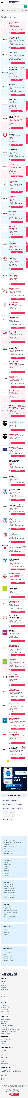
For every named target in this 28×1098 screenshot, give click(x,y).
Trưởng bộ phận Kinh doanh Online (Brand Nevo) (14, 38)
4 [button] (16, 761)
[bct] (14, 1094)
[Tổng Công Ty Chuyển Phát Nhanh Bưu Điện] (5, 167)
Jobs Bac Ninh (6, 875)
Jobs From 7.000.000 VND (9, 888)
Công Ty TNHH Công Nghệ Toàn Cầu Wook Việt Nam (17, 735)
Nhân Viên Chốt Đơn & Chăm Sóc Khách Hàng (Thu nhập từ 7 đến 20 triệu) (14, 719)
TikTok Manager (13, 421)
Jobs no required (7, 951)
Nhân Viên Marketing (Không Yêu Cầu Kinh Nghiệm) (13, 133)
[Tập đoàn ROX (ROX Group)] (5, 70)
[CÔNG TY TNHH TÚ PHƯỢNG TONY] (5, 364)
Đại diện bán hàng (7, 804)
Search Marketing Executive (13, 377)
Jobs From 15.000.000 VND (9, 892)
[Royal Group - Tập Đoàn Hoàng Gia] (5, 647)
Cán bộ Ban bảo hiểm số (14, 704)
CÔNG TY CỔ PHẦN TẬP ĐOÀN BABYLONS (15, 136)
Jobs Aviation (6, 848)
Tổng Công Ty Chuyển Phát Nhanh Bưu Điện (15, 167)
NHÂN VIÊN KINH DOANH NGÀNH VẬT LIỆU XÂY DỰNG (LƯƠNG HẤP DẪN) (14, 645)
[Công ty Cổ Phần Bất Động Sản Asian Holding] (5, 349)
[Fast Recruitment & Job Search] (14, 2)
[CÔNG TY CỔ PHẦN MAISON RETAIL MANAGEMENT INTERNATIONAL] (5, 408)
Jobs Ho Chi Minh (7, 864)
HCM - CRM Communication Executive (13, 406)
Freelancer (3, 1050)
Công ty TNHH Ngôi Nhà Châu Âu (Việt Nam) (16, 305)
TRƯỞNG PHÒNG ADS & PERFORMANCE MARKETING (13, 182)
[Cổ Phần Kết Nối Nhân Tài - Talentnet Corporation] (5, 691)
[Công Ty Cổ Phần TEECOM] (5, 491)
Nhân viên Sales (12, 631)
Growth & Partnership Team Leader (14, 504)
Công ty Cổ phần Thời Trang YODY (16, 40)
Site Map (3, 995)
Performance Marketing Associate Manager (14, 690)
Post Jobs (3, 1005)
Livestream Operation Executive (14, 318)
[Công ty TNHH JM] (5, 276)
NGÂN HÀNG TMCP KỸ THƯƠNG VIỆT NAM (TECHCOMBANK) (17, 393)
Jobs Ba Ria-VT (6, 868)
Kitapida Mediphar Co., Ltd (15, 534)
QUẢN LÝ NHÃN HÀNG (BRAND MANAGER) (14, 461)
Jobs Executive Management (9, 918)
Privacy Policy (4, 1021)
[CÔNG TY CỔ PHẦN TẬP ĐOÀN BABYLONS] (5, 135)
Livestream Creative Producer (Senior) (14, 602)
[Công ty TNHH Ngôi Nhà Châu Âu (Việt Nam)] (5, 305)
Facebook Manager (13, 434)
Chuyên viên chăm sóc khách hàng (13, 587)
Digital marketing (5, 1054)
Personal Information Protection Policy (10, 1029)
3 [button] (13, 761)
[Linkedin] (3, 1079)
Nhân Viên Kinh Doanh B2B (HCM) (13, 212)
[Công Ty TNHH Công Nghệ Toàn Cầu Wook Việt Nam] (5, 735)
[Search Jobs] (25, 6)
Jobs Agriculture (6, 844)
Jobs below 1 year (7, 954)
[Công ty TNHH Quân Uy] (5, 632)
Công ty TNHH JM (13, 276)
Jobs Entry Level (7, 908)
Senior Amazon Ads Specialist (14, 559)
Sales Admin (6, 808)
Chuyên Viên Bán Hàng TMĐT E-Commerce (13, 303)
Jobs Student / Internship (9, 906)
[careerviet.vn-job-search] (6, 1071)
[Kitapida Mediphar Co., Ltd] (5, 535)
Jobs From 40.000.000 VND (9, 897)
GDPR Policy (4, 1023)
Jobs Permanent (6, 929)
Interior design (4, 1052)
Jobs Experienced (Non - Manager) (11, 910)
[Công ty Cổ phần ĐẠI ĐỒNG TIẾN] (5, 259)
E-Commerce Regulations (7, 1025)
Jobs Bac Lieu (6, 873)
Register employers (5, 1013)
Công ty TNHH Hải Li (13, 478)
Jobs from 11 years (7, 962)
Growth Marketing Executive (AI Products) (11, 116)
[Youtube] (6, 1079)
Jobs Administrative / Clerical (9, 840)
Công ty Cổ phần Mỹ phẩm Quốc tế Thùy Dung (16, 662)
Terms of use (4, 1027)
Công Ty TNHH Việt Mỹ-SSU (15, 291)
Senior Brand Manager (14, 546)
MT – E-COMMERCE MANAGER (12, 257)
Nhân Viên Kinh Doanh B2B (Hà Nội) (13, 227)
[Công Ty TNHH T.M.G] (5, 151)
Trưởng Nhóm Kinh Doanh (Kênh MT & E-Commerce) (14, 616)
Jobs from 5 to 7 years (8, 958)
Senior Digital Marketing (12, 475)
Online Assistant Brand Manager (13, 85)
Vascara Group (12, 320)
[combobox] (12, 6)
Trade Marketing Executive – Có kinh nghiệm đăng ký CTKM (14, 150)
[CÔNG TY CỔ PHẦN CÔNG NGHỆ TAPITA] (5, 378)
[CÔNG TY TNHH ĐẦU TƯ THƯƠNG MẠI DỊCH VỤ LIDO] (5, 720)
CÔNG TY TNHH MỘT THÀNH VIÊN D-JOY (17, 334)
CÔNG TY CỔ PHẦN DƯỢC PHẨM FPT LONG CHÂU (17, 507)
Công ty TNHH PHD (13, 589)
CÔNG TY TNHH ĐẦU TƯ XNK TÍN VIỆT (16, 449)
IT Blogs (3, 991)
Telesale (3, 1059)
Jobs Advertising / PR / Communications (12, 842)
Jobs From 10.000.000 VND (9, 890)
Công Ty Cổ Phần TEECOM (14, 492)
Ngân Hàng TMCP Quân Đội (15, 677)
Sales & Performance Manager (14, 490)
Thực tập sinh (18, 804)
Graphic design (4, 1056)
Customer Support (5, 1033)
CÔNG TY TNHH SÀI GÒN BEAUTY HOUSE (16, 422)
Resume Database (5, 1007)
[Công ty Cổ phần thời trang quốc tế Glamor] (5, 183)
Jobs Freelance (6, 932)
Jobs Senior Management (9, 916)
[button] (9, 33)
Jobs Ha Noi (5, 862)
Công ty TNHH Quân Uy (14, 633)
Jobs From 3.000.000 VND (9, 884)
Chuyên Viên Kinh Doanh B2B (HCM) (13, 197)
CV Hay (2, 983)
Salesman (3, 1061)
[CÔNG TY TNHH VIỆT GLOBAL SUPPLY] (5, 576)
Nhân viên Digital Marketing (13, 347)
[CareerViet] (5, 198)
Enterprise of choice (10, 10)
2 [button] (10, 761)
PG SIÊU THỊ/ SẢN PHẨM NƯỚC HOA (13, 748)
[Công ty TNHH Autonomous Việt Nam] (5, 118)
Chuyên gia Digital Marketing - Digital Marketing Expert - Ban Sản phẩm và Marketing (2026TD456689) (13, 675)
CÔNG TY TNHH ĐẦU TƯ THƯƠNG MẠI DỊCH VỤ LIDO (17, 721)
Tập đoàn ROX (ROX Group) (15, 70)
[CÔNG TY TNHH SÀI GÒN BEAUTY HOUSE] (5, 423)
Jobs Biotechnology (7, 851)
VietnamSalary (4, 985)
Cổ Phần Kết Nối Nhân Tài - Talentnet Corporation (15, 692)
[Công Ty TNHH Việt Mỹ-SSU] (5, 290)
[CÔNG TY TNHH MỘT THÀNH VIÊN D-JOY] (5, 334)
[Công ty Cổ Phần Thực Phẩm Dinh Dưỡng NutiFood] (5, 86)
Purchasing (6, 800)
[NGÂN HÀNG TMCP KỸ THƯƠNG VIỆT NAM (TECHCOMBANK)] (5, 393)
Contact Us (3, 1043)
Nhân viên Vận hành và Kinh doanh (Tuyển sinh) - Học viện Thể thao (11, 332)
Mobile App (3, 993)
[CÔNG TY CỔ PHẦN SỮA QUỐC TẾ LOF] (5, 548)
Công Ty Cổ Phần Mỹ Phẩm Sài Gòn (16, 750)
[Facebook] (1, 1079)
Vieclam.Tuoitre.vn (5, 1039)
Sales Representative (14, 573)
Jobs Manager (6, 914)
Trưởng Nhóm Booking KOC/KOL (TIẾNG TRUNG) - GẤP (11, 23)
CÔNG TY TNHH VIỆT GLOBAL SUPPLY (15, 575)
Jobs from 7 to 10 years (8, 960)
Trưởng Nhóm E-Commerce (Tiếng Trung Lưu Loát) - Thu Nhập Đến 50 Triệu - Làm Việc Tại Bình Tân (14, 733)
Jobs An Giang (6, 866)
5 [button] (19, 761)
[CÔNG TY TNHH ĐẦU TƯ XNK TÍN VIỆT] (5, 449)
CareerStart (4, 996)
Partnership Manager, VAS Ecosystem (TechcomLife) (13, 391)
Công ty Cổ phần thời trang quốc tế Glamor (15, 184)
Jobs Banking (6, 850)
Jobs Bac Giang (6, 872)
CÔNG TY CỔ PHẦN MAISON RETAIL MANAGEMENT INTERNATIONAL (16, 409)
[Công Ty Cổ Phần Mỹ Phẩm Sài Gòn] (5, 749)
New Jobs (3, 981)
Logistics (11, 812)
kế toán (5, 812)
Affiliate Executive (13, 447)
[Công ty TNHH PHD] (5, 589)
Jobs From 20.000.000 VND (9, 894)
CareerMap (3, 987)
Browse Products (5, 1011)
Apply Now (18, 32)
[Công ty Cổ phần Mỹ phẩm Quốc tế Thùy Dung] (5, 661)
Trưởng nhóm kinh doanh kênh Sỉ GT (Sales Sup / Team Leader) (13, 362)
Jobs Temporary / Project (9, 930)
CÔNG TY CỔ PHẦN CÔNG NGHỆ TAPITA (16, 379)
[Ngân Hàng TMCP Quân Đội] (5, 677)
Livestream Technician (12, 660)
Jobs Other (5, 934)
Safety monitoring (5, 1057)
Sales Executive (15, 800)
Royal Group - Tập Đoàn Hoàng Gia (16, 648)
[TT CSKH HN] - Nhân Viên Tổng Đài (10, 165)
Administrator (4, 1063)
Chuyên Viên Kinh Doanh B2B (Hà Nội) (13, 242)
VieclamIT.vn (4, 1041)
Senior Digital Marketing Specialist (12, 100)
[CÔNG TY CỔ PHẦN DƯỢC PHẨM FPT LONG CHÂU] (5, 506)
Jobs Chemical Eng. (7, 853)
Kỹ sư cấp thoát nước (8, 816)
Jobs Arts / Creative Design (9, 846)
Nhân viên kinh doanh (17, 808)
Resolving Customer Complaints (8, 1031)
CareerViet (11, 199)
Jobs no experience (7, 952)
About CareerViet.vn (6, 1019)
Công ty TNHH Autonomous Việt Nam (15, 119)
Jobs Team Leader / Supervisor (10, 912)
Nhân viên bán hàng (8, 819)
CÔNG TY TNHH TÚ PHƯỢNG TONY (16, 364)
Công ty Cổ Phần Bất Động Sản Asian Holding (15, 350)
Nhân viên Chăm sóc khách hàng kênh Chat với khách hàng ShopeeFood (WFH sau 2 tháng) (14, 289)
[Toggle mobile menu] (2, 2)
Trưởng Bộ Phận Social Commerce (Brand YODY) (14, 53)
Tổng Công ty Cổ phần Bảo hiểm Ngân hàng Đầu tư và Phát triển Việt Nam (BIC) (17, 706)
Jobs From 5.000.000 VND (9, 886)
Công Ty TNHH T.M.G (13, 152)
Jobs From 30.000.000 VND (9, 896)
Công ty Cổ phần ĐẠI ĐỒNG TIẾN (15, 260)
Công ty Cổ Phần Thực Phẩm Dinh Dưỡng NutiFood (16, 87)
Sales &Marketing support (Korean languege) (13, 274)
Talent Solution (4, 1009)
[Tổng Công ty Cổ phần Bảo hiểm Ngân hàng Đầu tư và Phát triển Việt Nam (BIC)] (5, 706)
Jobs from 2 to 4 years (8, 956)
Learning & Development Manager (12, 519)
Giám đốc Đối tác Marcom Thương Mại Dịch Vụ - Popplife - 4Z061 (13, 68)
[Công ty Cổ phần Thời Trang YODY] (5, 39)
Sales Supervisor (13, 533)
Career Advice (4, 989)
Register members (5, 998)
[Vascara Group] (5, 319)
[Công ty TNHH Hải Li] (5, 477)
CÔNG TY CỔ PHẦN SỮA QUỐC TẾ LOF (16, 547)
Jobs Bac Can (6, 870)
